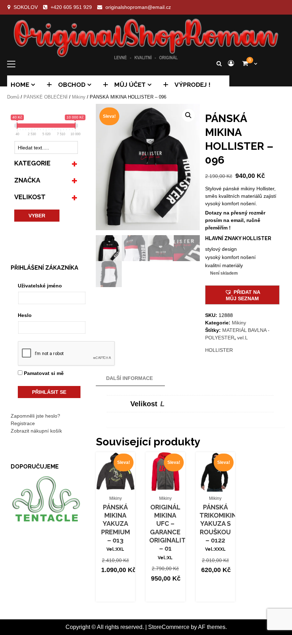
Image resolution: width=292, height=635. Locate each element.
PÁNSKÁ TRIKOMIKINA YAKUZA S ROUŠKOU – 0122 (220, 523)
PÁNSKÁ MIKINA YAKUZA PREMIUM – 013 (115, 523)
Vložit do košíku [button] (117, 482)
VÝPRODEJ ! (192, 84)
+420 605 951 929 (71, 7)
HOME (20, 84)
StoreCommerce (168, 627)
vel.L (242, 337)
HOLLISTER (219, 350)
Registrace (23, 423)
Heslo (25, 315)
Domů (13, 97)
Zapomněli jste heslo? (35, 416)
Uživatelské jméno (40, 286)
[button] (188, 115)
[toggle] (74, 163)
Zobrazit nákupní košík (36, 431)
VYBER (36, 215)
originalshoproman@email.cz (138, 7)
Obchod (71, 84)
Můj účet (130, 84)
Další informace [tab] (129, 378)
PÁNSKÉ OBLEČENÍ (46, 97)
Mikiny (78, 97)
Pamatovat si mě (43, 373)
